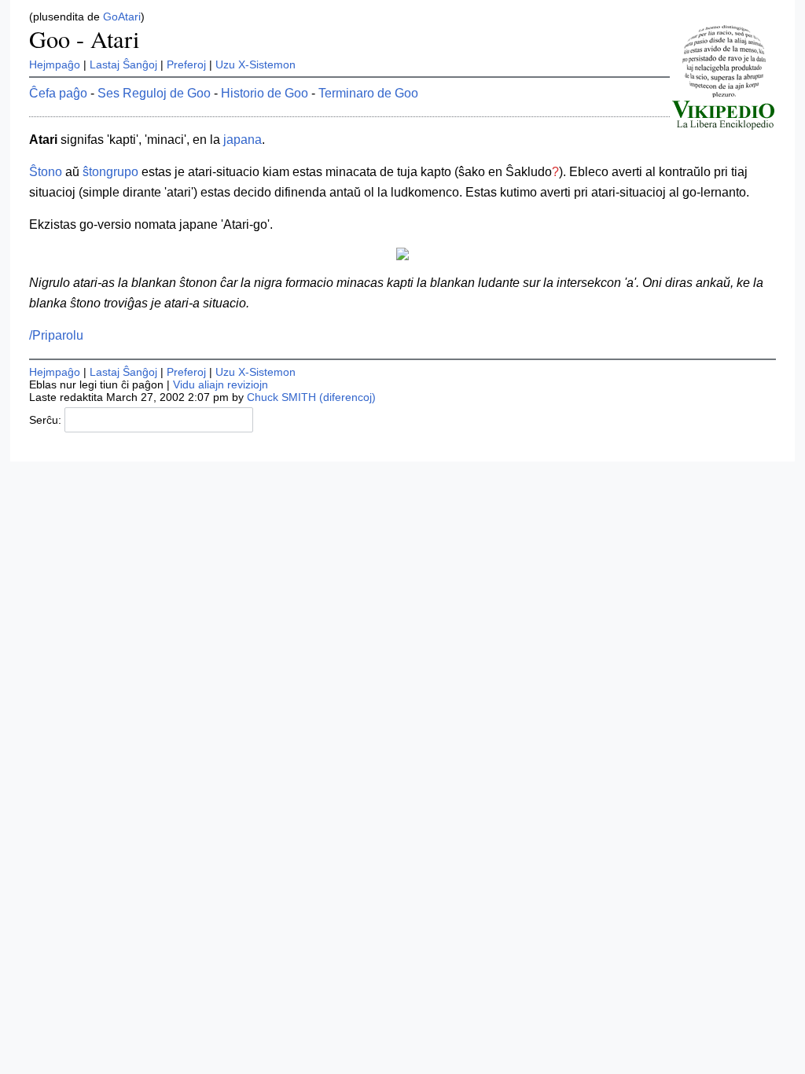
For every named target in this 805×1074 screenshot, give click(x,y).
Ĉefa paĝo (58, 93)
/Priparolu (56, 335)
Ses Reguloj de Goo (154, 93)
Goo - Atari (84, 39)
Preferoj (186, 64)
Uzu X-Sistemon (255, 64)
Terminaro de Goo (368, 93)
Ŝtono (45, 171)
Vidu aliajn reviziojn (220, 384)
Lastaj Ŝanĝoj (123, 64)
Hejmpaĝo (54, 64)
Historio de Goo (264, 93)
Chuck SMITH (281, 397)
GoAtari (122, 17)
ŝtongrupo (110, 171)
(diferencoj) (347, 397)
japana (242, 139)
